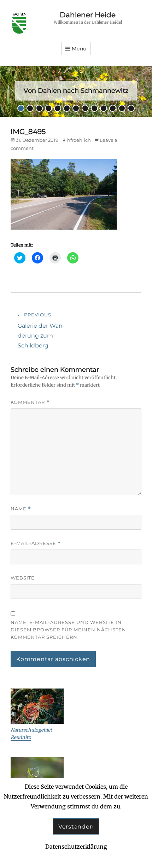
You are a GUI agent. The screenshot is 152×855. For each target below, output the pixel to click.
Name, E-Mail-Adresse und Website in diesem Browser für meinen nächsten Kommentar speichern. (68, 629)
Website (23, 578)
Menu (79, 49)
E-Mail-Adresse (36, 543)
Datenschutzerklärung (76, 846)
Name (21, 509)
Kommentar (30, 402)
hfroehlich (79, 140)
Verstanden (76, 826)
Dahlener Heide (88, 15)
